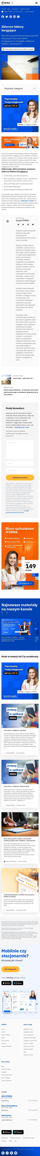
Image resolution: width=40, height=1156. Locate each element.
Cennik (3, 1032)
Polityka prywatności (15, 1138)
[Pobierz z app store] (6, 983)
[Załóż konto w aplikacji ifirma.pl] (20, 113)
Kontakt (3, 1043)
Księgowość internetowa (30, 1040)
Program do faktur (28, 1043)
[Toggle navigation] (36, 3)
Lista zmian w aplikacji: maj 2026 (15, 730)
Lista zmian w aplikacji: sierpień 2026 (16, 786)
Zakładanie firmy (28, 1029)
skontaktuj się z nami (22, 427)
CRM (25, 1052)
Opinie (3, 1037)
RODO (10, 1141)
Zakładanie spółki (28, 1032)
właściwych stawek (27, 201)
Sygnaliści (4, 1141)
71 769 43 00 (33, 1120)
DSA (15, 1141)
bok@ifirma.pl (5, 1100)
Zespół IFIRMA (8, 11)
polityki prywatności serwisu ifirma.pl (17, 511)
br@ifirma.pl (4, 1110)
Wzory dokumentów (6, 1075)
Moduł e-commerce (29, 1046)
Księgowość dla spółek (30, 1037)
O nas (2, 1029)
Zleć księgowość (10, 969)
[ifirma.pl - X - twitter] (7, 1153)
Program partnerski (6, 1046)
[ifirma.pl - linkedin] (11, 1153)
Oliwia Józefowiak (11, 861)
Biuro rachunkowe (28, 1035)
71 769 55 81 (33, 1110)
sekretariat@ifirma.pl (6, 1120)
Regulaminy (4, 1138)
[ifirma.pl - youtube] (15, 1153)
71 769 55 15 (33, 1100)
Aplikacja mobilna (28, 1055)
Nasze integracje (5, 1078)
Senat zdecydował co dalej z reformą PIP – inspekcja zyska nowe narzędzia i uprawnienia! (19, 839)
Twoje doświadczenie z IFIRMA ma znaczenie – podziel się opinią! (19, 895)
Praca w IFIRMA (5, 1035)
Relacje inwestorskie (28, 1138)
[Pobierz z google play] (18, 983)
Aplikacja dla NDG (28, 1049)
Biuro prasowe (5, 1040)
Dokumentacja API (6, 1080)
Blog (2, 1066)
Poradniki (3, 1072)
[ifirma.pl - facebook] (3, 1153)
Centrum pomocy (6, 1069)
